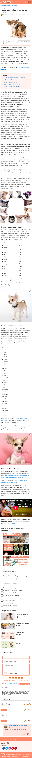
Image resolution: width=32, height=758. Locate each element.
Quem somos (21, 754)
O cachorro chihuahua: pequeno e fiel (15, 78)
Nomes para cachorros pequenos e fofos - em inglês (22, 616)
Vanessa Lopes (7, 15)
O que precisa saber (8, 576)
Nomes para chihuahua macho (13, 82)
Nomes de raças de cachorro (21, 633)
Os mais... (19, 579)
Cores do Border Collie (8, 603)
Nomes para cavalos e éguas (10, 588)
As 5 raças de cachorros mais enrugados (13, 598)
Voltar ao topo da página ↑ (16, 739)
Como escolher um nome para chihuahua (16, 80)
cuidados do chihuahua (12, 475)
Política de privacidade (16, 756)
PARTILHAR (25, 3)
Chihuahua (9, 43)
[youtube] (12, 748)
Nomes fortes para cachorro (10, 606)
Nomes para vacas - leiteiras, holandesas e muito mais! (16, 593)
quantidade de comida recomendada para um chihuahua (15, 476)
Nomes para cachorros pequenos (11, 595)
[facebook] (3, 748)
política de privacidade (13, 683)
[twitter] (6, 748)
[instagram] (9, 748)
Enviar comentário (24, 684)
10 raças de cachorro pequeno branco (12, 590)
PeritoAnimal (3, 5)
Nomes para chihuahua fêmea (13, 84)
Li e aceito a (10, 683)
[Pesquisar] (30, 2)
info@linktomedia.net (14, 695)
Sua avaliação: (7, 680)
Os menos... (12, 579)
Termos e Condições (6, 756)
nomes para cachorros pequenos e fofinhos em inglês (15, 481)
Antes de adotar (10, 5)
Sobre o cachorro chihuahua (12, 86)
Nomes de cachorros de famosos (22, 624)
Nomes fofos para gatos (9, 601)
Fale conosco (28, 754)
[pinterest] (15, 748)
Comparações (25, 576)
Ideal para (17, 576)
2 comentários (3, 12)
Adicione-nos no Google (25, 42)
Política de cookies (25, 756)
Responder (4, 710)
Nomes (15, 5)
